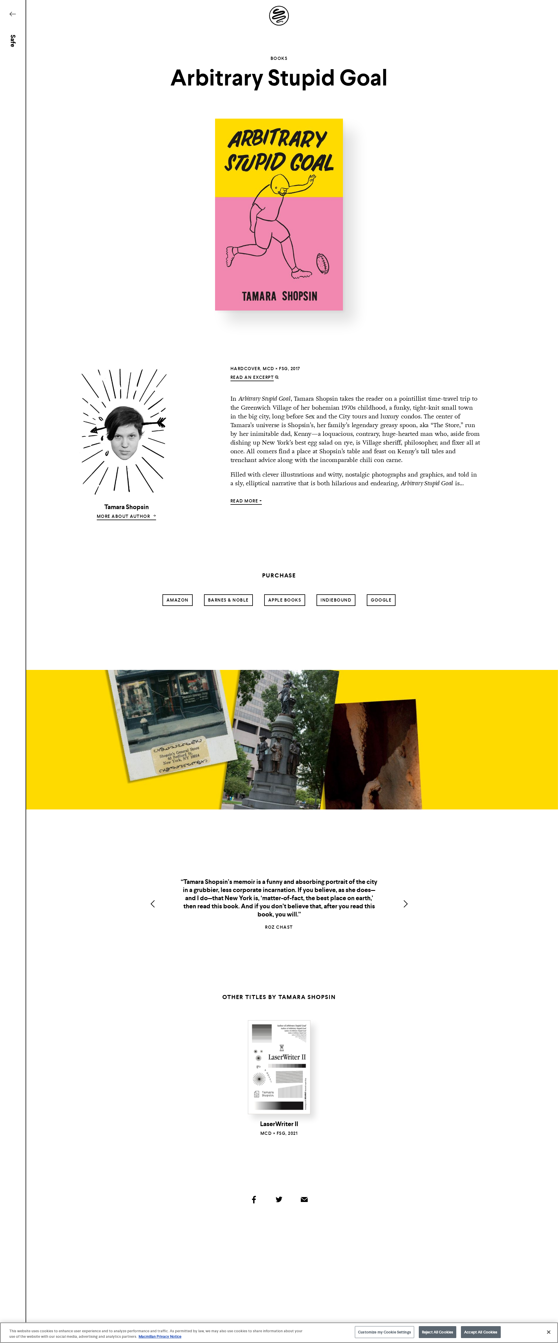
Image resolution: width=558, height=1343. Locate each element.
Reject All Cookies (437, 1332)
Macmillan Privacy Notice (160, 1336)
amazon (178, 600)
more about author (124, 516)
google (381, 600)
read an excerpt (252, 377)
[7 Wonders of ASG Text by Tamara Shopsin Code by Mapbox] (279, 739)
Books (279, 58)
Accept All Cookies (480, 1332)
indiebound (336, 600)
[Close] (548, 1332)
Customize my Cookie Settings (384, 1332)
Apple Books (284, 600)
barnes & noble (228, 600)
